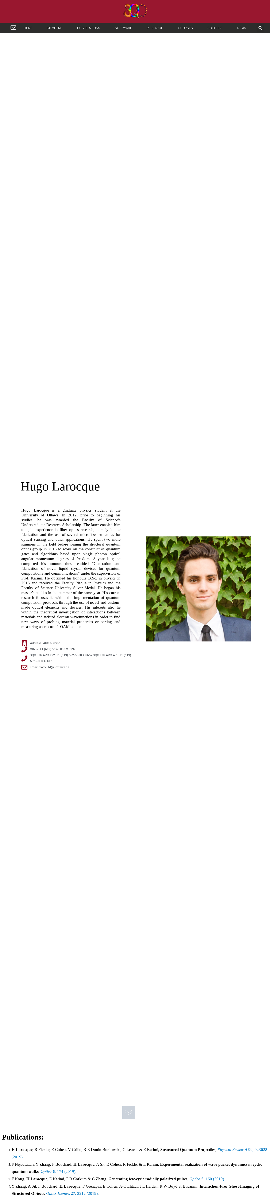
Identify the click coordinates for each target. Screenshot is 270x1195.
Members (54, 28)
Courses (185, 28)
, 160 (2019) (206, 1179)
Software (123, 28)
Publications (88, 28)
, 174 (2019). (58, 1171)
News (241, 28)
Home (28, 28)
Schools (215, 28)
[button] (260, 28)
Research (155, 28)
